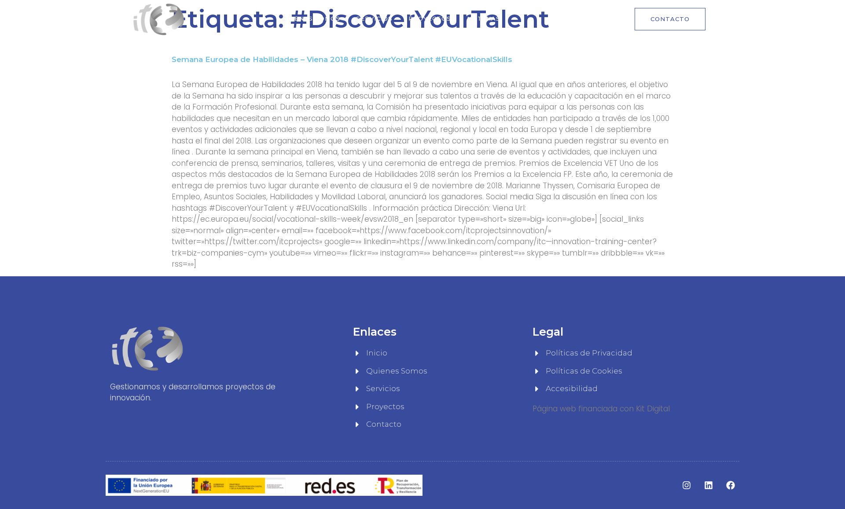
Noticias (483, 18)
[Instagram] (686, 485)
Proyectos (429, 18)
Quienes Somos (311, 18)
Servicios (374, 18)
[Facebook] (730, 485)
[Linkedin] (708, 485)
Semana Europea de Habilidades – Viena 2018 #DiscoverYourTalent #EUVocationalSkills (342, 59)
